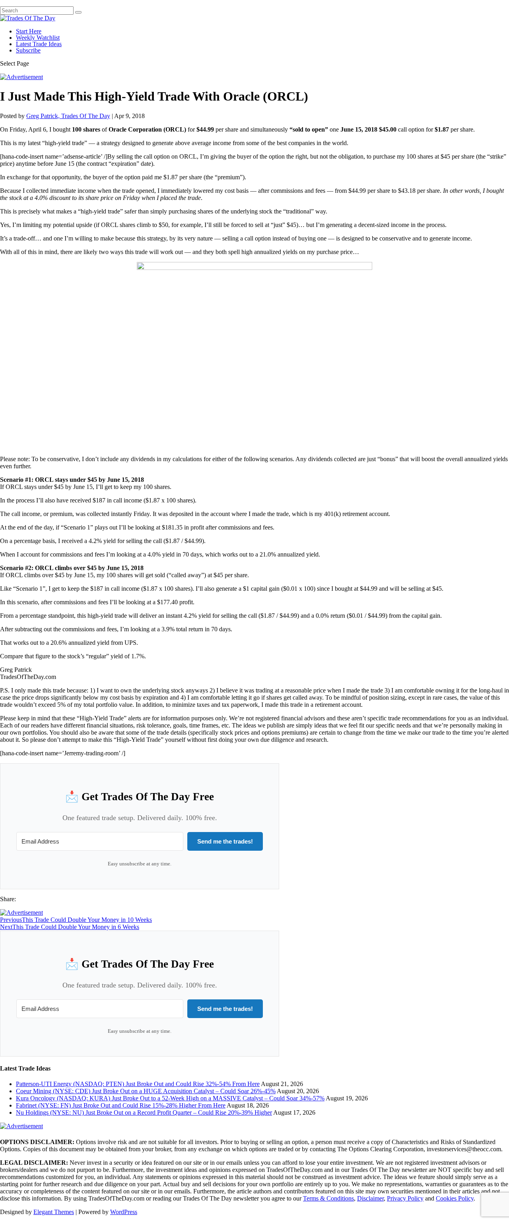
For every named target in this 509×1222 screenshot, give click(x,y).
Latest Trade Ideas (39, 44)
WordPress (123, 1211)
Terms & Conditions (328, 1198)
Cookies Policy (455, 1198)
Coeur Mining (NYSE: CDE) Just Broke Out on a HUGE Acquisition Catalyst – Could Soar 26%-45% (146, 1091)
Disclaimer (370, 1198)
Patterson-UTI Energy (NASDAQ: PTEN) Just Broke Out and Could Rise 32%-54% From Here (138, 1083)
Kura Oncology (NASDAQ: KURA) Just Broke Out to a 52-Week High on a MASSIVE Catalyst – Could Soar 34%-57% (170, 1098)
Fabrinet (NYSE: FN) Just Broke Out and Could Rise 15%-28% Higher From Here (120, 1105)
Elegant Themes (53, 1211)
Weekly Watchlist (38, 37)
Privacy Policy (405, 1198)
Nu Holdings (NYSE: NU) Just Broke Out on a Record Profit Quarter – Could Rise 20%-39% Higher (144, 1112)
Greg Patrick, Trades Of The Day (68, 116)
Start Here (28, 31)
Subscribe (28, 50)
